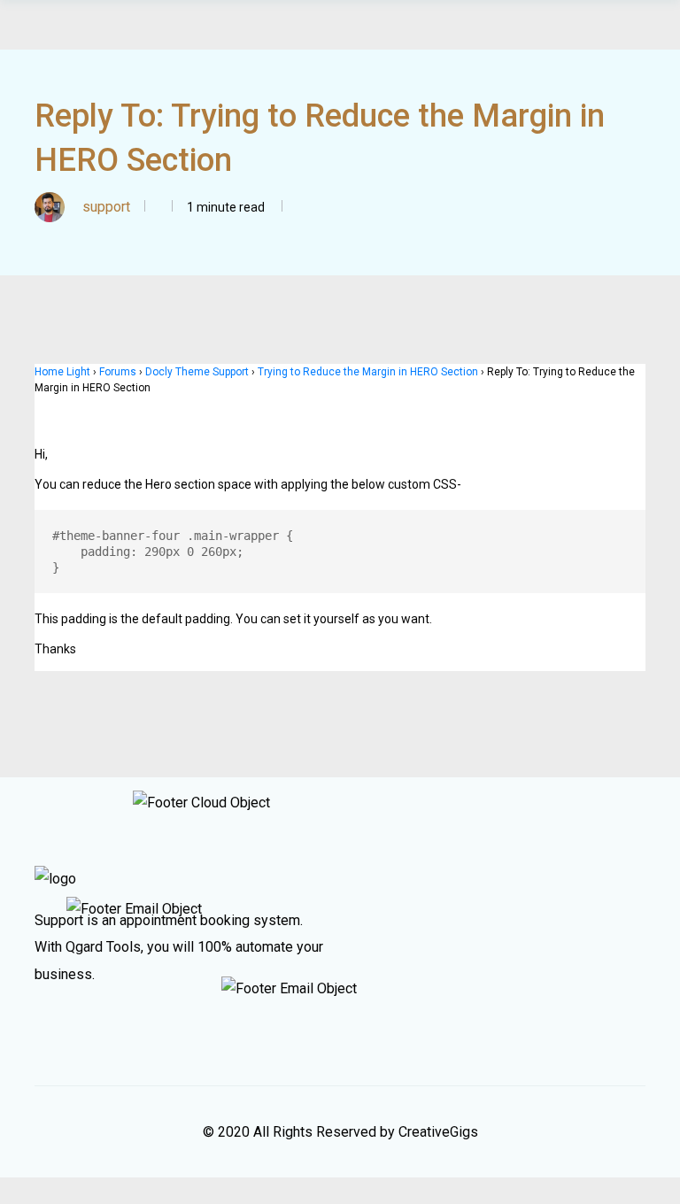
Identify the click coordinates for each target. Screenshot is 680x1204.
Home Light (62, 372)
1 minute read (224, 207)
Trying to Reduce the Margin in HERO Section (368, 372)
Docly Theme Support (197, 372)
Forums (117, 372)
